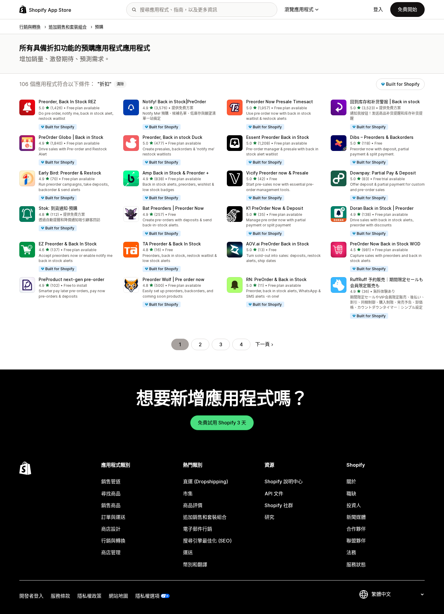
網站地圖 (118, 596)
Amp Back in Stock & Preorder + (176, 172)
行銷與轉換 (113, 541)
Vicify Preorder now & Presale (277, 172)
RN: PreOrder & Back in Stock (276, 279)
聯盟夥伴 (356, 541)
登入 (378, 9)
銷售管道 (111, 481)
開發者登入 (31, 596)
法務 (351, 552)
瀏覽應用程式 (299, 9)
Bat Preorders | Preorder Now (173, 208)
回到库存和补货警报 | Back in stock (385, 101)
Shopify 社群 (279, 505)
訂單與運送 (113, 517)
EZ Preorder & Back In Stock (68, 243)
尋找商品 (111, 494)
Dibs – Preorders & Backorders (381, 137)
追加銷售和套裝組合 (205, 517)
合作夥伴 (356, 529)
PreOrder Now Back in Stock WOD (385, 243)
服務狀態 (356, 564)
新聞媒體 (356, 517)
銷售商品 (111, 505)
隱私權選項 (147, 596)
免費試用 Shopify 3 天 (222, 423)
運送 (188, 552)
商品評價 (192, 505)
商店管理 (111, 552)
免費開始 (407, 9)
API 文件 (274, 494)
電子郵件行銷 (197, 529)
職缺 (351, 494)
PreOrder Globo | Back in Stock (71, 137)
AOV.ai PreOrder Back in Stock (277, 243)
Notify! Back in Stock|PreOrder (174, 101)
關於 (351, 481)
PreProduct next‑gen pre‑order (71, 279)
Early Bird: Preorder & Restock (70, 172)
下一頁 (262, 344)
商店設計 (111, 529)
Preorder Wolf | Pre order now (173, 279)
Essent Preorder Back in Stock (277, 137)
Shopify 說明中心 (284, 481)
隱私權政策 (89, 596)
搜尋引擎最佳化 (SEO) (207, 541)
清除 (120, 84)
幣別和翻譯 (195, 564)
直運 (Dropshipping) (205, 481)
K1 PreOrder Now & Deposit (274, 208)
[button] (66, 115)
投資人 (353, 505)
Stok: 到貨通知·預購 (58, 208)
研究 (269, 517)
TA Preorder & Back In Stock (172, 243)
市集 (188, 494)
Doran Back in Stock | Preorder (381, 208)
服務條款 (60, 596)
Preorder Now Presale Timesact (279, 101)
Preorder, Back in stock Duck (172, 137)
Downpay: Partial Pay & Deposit (383, 172)
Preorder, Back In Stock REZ (67, 101)
